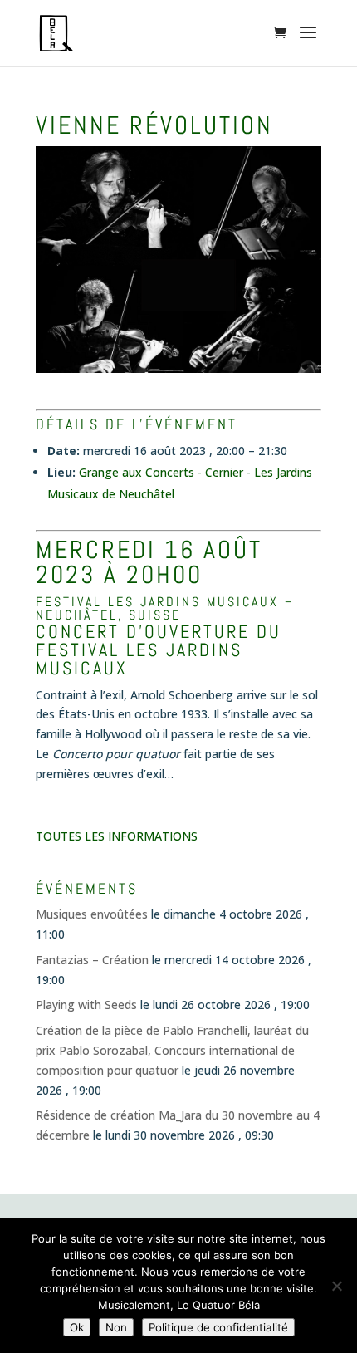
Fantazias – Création (92, 960)
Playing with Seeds (86, 1004)
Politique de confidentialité (218, 1327)
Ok (77, 1327)
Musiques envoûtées (92, 914)
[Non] (336, 1285)
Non (116, 1327)
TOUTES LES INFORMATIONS (117, 836)
